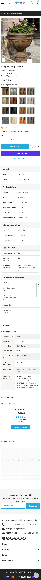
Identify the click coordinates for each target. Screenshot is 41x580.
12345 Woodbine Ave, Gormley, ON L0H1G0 (22, 533)
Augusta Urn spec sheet (9, 289)
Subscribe (33, 506)
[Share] (38, 146)
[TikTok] (16, 538)
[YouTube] (20, 538)
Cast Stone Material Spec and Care (9, 297)
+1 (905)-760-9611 (29, 524)
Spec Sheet (20, 369)
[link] (10, 475)
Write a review (20, 427)
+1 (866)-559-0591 (13, 524)
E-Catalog (6, 283)
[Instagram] (8, 538)
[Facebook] (3, 538)
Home (3, 13)
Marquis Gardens (29, 572)
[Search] (8, 2)
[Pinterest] (12, 538)
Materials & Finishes (7, 311)
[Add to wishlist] (33, 146)
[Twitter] (24, 538)
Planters (15, 76)
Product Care (7, 305)
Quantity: (4, 135)
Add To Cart (15, 146)
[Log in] (31, 2)
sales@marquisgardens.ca (15, 529)
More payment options (20, 158)
